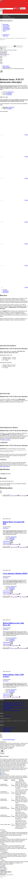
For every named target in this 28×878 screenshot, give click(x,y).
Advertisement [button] (3, 851)
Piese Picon (5, 35)
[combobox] (6, 8)
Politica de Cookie (7, 730)
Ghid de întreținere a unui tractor (10, 704)
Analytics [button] (2, 843)
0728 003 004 (7, 716)
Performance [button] (3, 836)
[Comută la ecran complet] (2, 876)
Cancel (2, 871)
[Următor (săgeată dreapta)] (2, 877)
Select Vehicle (8, 871)
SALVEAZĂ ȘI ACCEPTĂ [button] (6, 864)
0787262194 (11, 92)
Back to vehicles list (4, 54)
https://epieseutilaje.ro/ (5, 466)
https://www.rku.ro (6, 439)
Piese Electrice (6, 29)
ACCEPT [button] (10, 748)
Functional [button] (2, 829)
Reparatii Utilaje (6, 16)
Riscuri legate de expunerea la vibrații (11, 710)
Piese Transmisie (6, 67)
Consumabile (6, 27)
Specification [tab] (6, 291)
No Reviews (6, 528)
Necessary (4, 773)
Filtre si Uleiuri (6, 25)
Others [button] (1, 858)
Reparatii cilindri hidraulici (9, 18)
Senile (4, 30)
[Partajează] (3, 876)
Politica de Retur (6, 731)
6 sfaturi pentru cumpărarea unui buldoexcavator (14, 702)
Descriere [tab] (5, 289)
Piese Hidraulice (6, 28)
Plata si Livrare (6, 729)
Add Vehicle (3, 870)
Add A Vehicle (3, 52)
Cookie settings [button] (3, 748)
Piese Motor (5, 24)
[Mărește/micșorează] (0, 876)
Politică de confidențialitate (9, 727)
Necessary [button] (2, 772)
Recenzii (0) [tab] (5, 292)
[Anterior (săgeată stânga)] (0, 877)
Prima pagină (6, 66)
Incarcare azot (6, 34)
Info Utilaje (5, 15)
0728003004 (9, 93)
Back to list (3, 874)
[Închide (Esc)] (4, 876)
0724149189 (9, 94)
